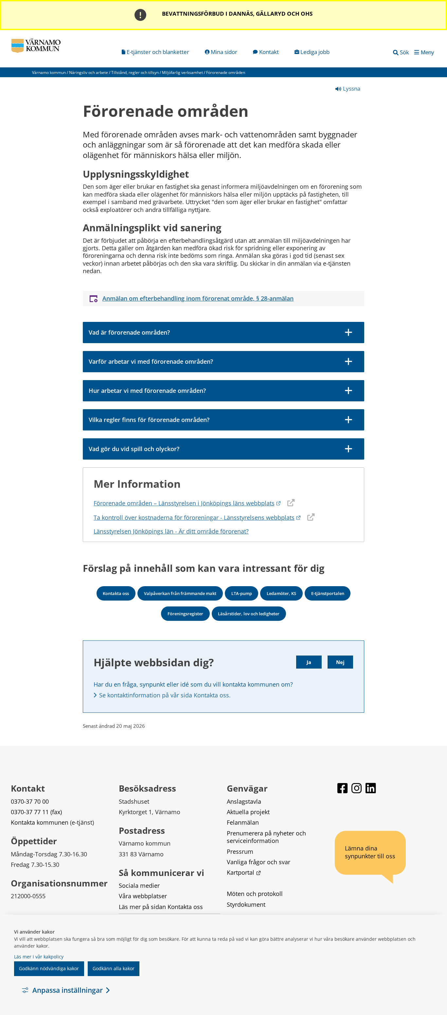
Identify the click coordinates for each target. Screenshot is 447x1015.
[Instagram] (357, 791)
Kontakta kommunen (39, 822)
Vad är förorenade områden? (129, 332)
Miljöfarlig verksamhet (182, 72)
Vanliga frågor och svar (258, 862)
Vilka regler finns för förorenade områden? (149, 420)
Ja (309, 662)
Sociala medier (139, 885)
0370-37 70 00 (30, 801)
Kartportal (244, 872)
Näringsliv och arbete (88, 72)
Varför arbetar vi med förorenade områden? (151, 361)
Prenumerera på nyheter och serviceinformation (267, 837)
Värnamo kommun (49, 72)
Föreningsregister (185, 614)
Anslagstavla (244, 801)
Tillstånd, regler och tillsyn (135, 72)
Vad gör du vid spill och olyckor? (134, 449)
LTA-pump (241, 593)
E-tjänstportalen (327, 593)
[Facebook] (343, 791)
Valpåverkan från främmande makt (180, 593)
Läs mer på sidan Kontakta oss (161, 907)
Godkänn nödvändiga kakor (49, 968)
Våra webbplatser (143, 896)
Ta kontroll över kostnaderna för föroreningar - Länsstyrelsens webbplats (197, 517)
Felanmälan (243, 822)
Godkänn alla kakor (113, 968)
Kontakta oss (116, 593)
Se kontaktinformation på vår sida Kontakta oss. (165, 695)
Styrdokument (246, 904)
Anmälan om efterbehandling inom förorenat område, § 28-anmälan (198, 298)
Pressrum (240, 851)
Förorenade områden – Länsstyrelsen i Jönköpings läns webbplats (187, 503)
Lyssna (351, 88)
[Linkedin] (371, 791)
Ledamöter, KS (281, 593)
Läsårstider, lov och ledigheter (248, 614)
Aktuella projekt (248, 812)
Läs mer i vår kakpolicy (38, 957)
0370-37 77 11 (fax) (36, 812)
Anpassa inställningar (67, 990)
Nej (340, 662)
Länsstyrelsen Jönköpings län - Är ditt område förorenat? (171, 531)
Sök (404, 52)
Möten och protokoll (255, 894)
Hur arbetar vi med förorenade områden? (147, 390)
